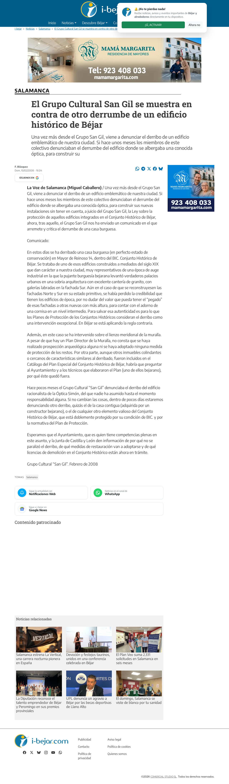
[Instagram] (46, 752)
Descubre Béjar (93, 23)
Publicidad (84, 739)
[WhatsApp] (60, 752)
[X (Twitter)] (32, 752)
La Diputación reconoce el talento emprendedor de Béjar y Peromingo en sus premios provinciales (39, 704)
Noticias (68, 23)
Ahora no (194, 25)
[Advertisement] (89, 570)
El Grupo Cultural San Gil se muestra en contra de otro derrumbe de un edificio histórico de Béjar (107, 28)
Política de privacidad (84, 756)
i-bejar (18, 28)
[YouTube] (53, 752)
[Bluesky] (39, 752)
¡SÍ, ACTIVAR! (153, 25)
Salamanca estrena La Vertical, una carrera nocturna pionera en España (39, 658)
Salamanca (44, 28)
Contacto (83, 746)
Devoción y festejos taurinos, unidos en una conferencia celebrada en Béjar (88, 658)
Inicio (52, 23)
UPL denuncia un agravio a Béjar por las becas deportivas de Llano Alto (88, 702)
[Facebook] (24, 752)
